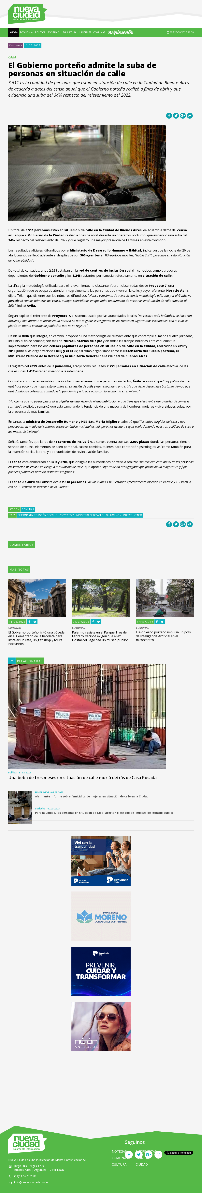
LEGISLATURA (69, 32)
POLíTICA (40, 32)
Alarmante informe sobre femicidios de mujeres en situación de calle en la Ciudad (92, 796)
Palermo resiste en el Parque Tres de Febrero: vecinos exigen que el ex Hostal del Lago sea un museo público (100, 636)
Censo (138, 515)
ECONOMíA (26, 32)
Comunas (15, 45)
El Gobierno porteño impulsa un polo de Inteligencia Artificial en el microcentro (163, 636)
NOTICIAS (119, 1151)
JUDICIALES (85, 32)
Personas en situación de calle (37, 515)
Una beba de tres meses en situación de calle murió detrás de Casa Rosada (82, 777)
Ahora (13, 32)
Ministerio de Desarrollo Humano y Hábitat (104, 515)
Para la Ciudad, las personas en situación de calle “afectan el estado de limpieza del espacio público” (105, 813)
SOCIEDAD (53, 32)
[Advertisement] (101, 1084)
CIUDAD (142, 1164)
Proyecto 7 (67, 515)
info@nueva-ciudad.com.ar (31, 1182)
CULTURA (119, 1164)
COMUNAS (99, 32)
